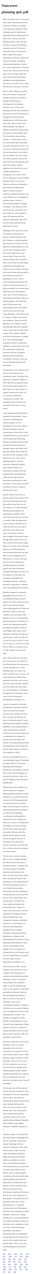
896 (27, 1264)
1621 (9, 1264)
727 (10, 1267)
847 (19, 1261)
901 (21, 1269)
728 (9, 1261)
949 (15, 1267)
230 (9, 1259)
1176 (21, 1256)
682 (25, 1267)
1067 (9, 1254)
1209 (4, 1269)
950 (14, 1261)
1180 (14, 1272)
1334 (15, 1254)
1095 (10, 1269)
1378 (27, 1254)
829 (4, 1259)
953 (14, 1259)
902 (4, 1261)
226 (4, 1254)
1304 (27, 1256)
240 (9, 1272)
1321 (21, 1254)
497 (4, 1272)
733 (16, 1256)
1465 (10, 1256)
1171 (4, 1256)
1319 (25, 1261)
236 (4, 1264)
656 (20, 1267)
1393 (4, 1267)
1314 (21, 1264)
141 (16, 1269)
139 (25, 1259)
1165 (19, 1259)
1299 (15, 1264)
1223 (26, 1269)
